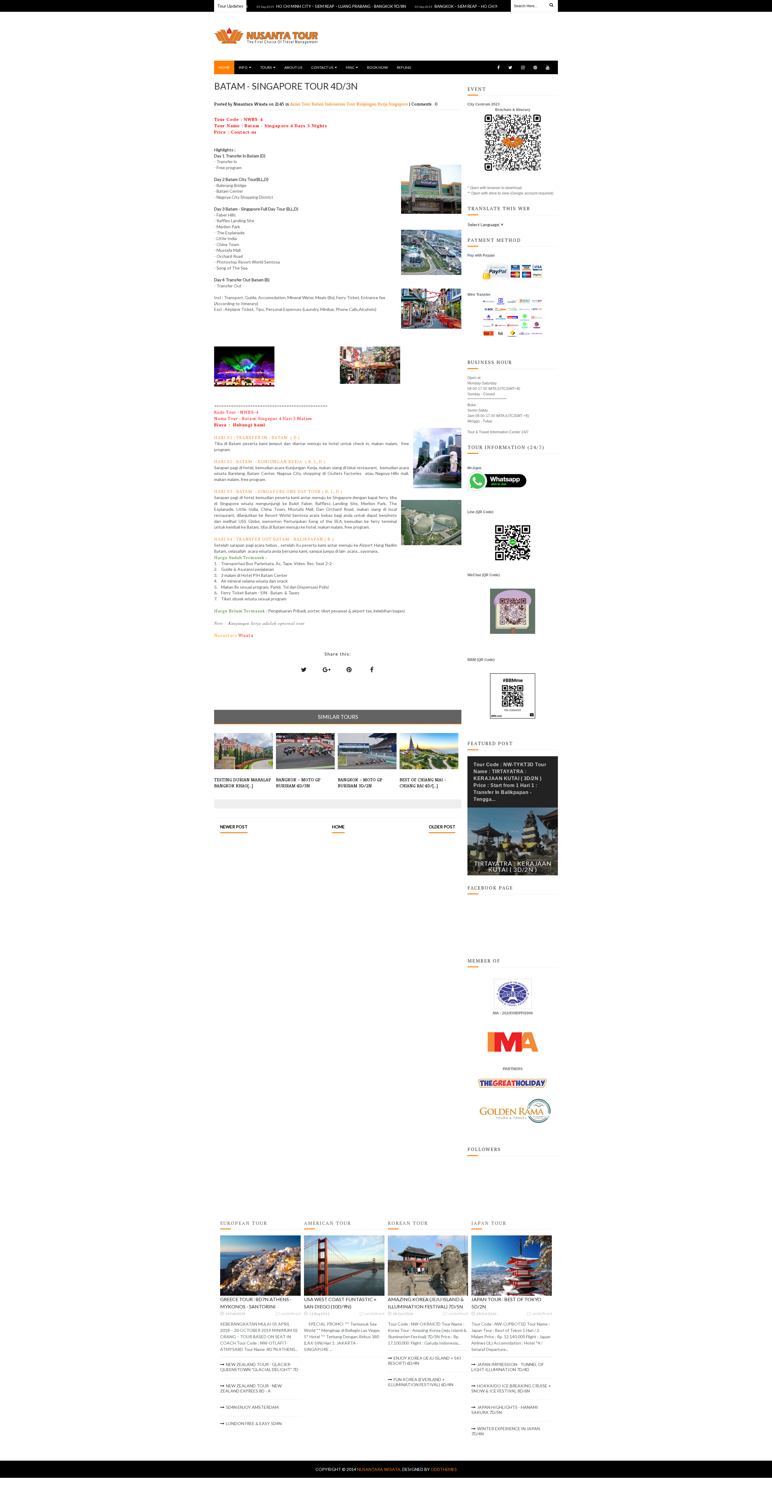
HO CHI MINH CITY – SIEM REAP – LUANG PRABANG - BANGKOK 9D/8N (302, 6)
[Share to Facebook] (372, 669)
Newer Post (234, 826)
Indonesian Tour (340, 104)
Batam (318, 104)
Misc (350, 67)
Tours (266, 67)
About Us (293, 67)
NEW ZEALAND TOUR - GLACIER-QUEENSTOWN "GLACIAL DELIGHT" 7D (259, 1367)
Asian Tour (301, 104)
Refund (404, 67)
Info (243, 67)
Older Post (442, 826)
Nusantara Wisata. (379, 1469)
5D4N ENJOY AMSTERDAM (252, 1407)
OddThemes (444, 1469)
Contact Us (322, 67)
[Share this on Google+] (326, 669)
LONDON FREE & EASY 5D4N (254, 1423)
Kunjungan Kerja (372, 104)
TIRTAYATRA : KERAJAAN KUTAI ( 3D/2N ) (513, 866)
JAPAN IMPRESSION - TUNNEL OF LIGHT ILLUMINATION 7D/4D (507, 1367)
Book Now (377, 67)
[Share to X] (304, 669)
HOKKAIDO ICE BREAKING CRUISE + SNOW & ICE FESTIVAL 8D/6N (511, 1388)
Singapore (399, 104)
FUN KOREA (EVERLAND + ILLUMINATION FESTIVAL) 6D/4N (420, 1382)
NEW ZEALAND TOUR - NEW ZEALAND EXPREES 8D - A (251, 1388)
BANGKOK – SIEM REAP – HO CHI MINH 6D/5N (438, 6)
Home (224, 67)
